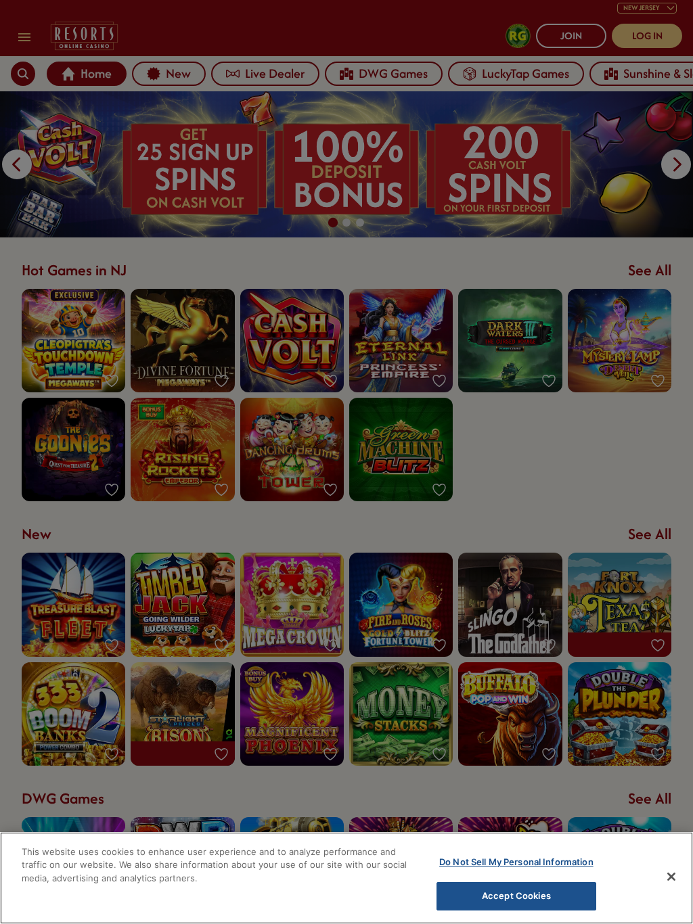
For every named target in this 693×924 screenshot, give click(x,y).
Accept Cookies (516, 895)
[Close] (671, 877)
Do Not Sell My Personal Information (516, 861)
